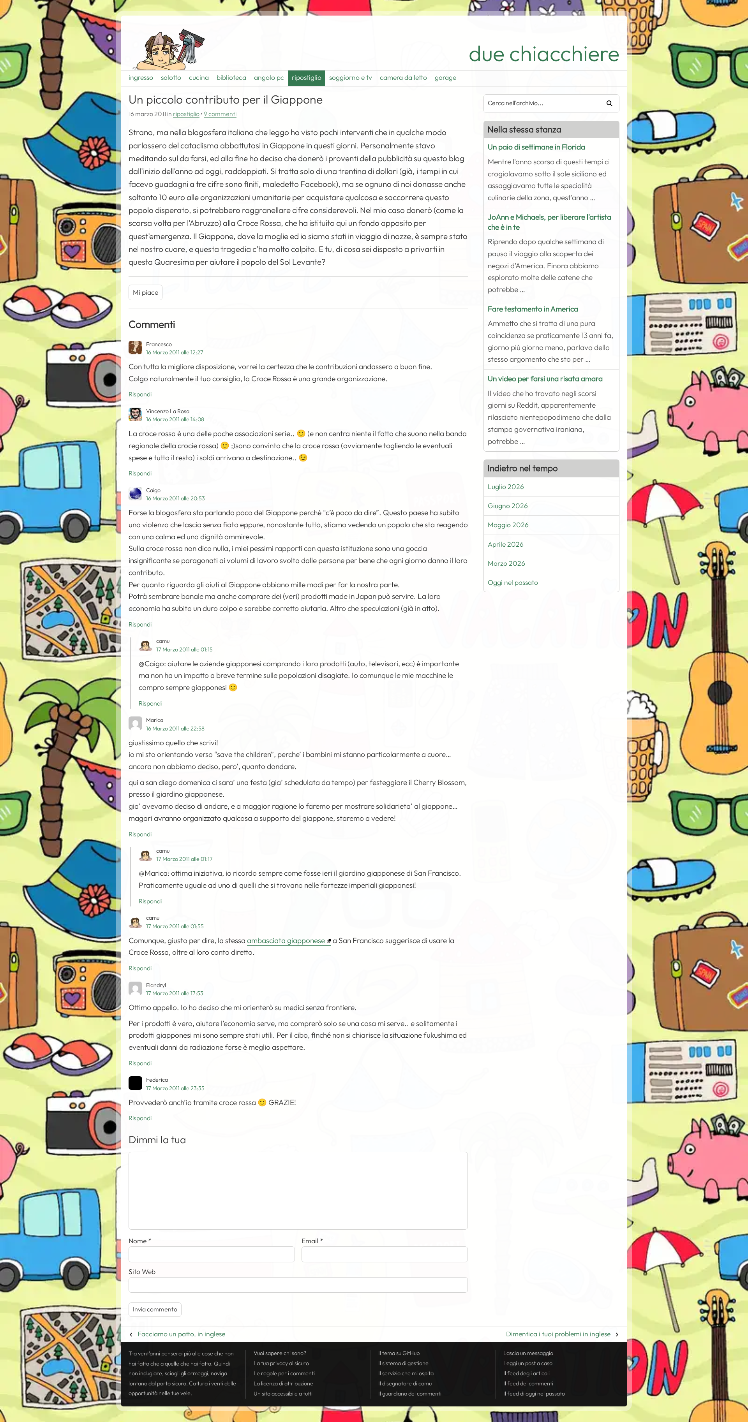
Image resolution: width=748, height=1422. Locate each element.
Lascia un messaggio (528, 1353)
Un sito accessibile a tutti (283, 1393)
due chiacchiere (544, 53)
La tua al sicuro (281, 1363)
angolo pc (269, 77)
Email (312, 1241)
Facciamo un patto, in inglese (181, 1334)
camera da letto (403, 77)
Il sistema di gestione (403, 1363)
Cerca (606, 104)
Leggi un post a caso (527, 1363)
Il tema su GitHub (399, 1353)
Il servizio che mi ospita (406, 1373)
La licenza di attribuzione (283, 1383)
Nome (140, 1241)
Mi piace (145, 292)
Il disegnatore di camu (405, 1383)
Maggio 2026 (508, 525)
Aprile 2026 (506, 544)
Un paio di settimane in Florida (536, 147)
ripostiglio (306, 77)
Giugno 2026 (508, 506)
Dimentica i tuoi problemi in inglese (558, 1334)
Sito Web (142, 1272)
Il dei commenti (528, 1383)
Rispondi (140, 394)
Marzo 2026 (506, 563)
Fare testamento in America (533, 309)
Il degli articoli (526, 1373)
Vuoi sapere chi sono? (280, 1353)
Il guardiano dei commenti (409, 1393)
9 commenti (220, 114)
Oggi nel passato (513, 582)
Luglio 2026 (506, 487)
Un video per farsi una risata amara (545, 379)
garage (445, 77)
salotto (171, 77)
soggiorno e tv (350, 77)
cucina (199, 77)
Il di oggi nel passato (534, 1393)
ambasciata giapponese (286, 940)
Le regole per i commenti (284, 1373)
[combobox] (539, 104)
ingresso (141, 77)
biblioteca (231, 77)
